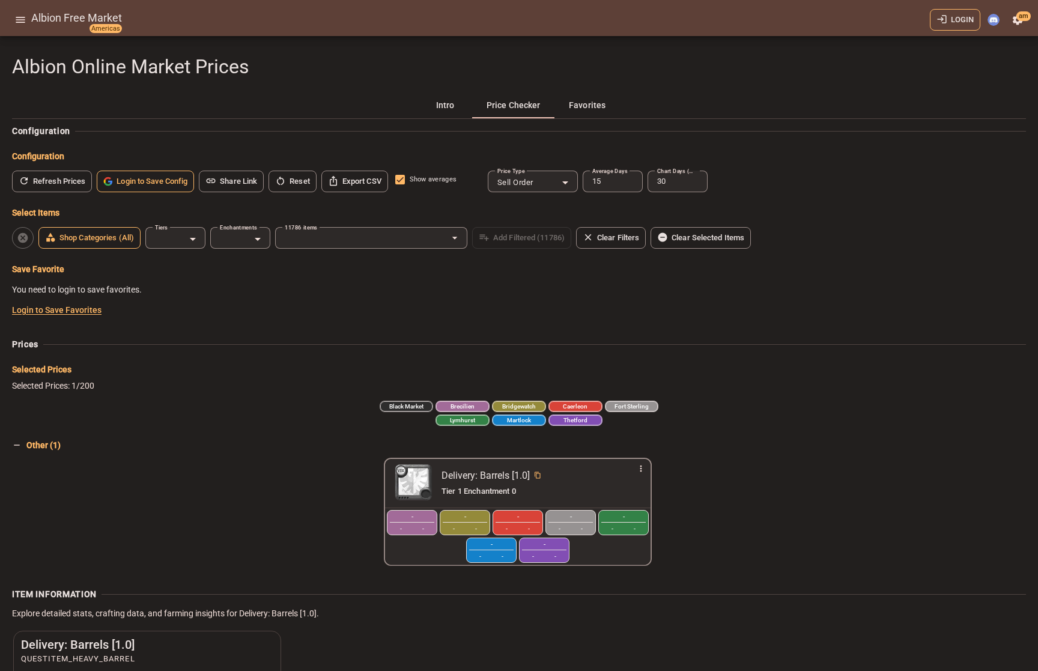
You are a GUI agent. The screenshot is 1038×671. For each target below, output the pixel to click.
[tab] (445, 105)
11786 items (301, 227)
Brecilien (463, 406)
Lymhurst (462, 420)
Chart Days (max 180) (677, 171)
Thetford (575, 420)
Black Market (406, 406)
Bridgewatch (519, 406)
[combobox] (532, 182)
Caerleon (575, 406)
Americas (105, 28)
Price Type (511, 171)
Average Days (609, 171)
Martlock (519, 420)
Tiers (161, 227)
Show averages (433, 179)
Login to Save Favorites (57, 310)
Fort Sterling (632, 406)
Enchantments (238, 227)
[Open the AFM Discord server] (993, 20)
